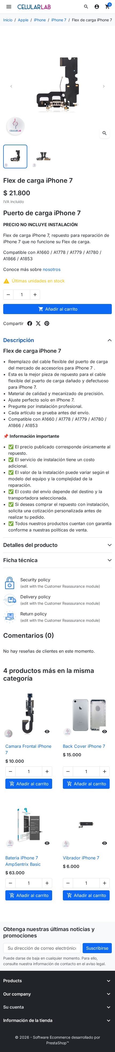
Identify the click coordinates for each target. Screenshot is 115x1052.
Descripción (18, 340)
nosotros (52, 269)
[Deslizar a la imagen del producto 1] (15, 157)
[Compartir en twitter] (38, 323)
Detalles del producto (30, 545)
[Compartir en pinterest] (47, 323)
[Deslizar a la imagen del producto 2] (44, 157)
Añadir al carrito (58, 309)
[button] (86, 6)
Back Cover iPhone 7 (84, 746)
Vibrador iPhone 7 (81, 857)
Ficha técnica (20, 560)
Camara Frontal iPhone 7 (28, 749)
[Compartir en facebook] (30, 323)
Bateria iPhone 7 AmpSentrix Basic (23, 861)
